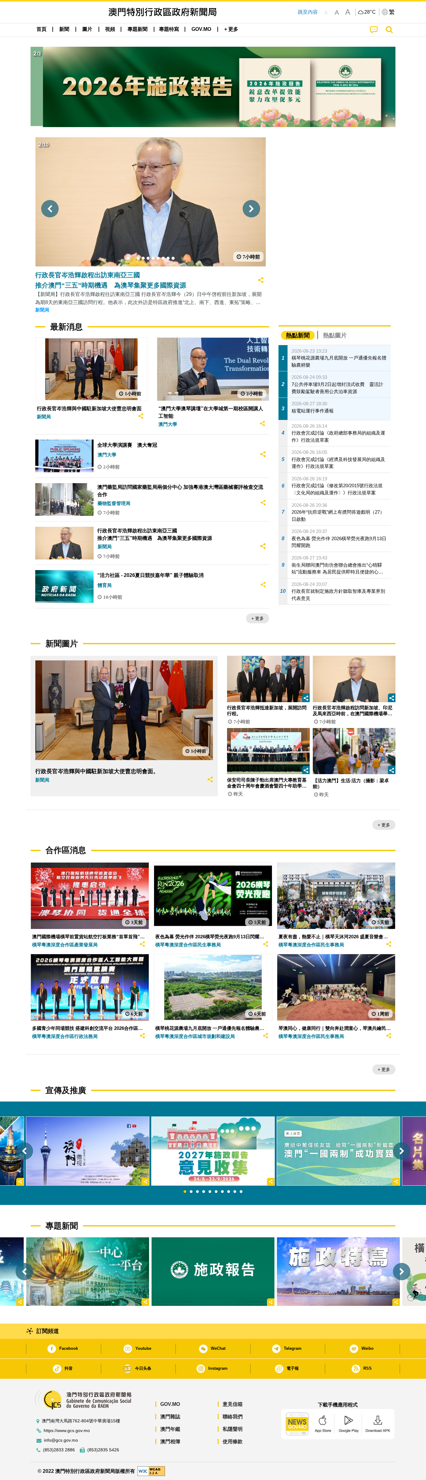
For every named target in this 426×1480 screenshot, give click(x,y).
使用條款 (233, 1441)
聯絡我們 (233, 1416)
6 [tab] (216, 1192)
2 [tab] (191, 1192)
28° (370, 12)
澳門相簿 (170, 1441)
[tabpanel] (213, 1151)
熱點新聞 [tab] (298, 335)
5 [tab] (210, 1192)
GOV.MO (170, 1404)
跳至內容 (308, 12)
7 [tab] (222, 1192)
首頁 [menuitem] (41, 29)
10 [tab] (241, 1192)
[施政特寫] (338, 1271)
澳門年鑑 (170, 1429)
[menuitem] (64, 29)
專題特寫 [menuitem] (169, 29)
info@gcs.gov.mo (61, 1440)
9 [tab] (235, 1192)
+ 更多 (257, 618)
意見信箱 (233, 1404)
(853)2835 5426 (103, 1450)
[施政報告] (213, 1271)
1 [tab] (185, 1192)
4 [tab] (204, 1192)
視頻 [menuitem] (110, 29)
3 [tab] (197, 1192)
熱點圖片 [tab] (335, 335)
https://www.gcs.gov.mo (67, 1430)
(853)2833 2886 (59, 1450)
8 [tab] (228, 1192)
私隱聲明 (233, 1429)
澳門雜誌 (170, 1416)
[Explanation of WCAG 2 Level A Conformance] (151, 1470)
